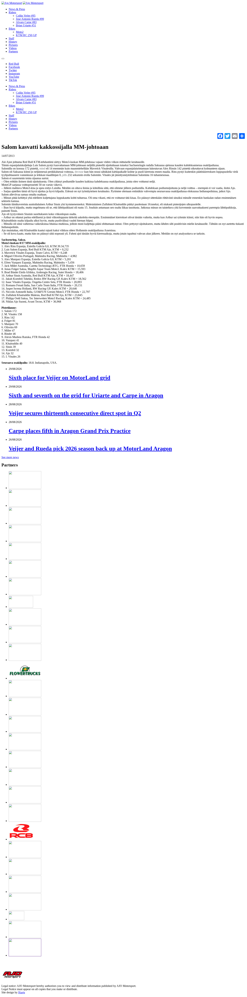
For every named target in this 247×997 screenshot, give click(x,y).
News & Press (17, 9)
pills (64, 175)
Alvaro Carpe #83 (26, 22)
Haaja (21, 992)
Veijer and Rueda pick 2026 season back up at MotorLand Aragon (90, 448)
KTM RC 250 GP (26, 35)
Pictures (13, 44)
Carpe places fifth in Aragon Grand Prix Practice (70, 431)
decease (79, 171)
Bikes (12, 28)
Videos (13, 48)
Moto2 (20, 31)
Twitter (13, 70)
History (13, 41)
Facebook (14, 67)
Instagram (14, 73)
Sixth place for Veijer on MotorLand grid (59, 377)
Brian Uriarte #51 (26, 25)
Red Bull (14, 63)
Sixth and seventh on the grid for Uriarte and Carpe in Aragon (86, 395)
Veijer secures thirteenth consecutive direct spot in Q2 (75, 413)
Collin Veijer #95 (25, 15)
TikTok (13, 80)
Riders (12, 12)
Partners (13, 51)
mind (42, 168)
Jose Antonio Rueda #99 (30, 18)
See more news (10, 457)
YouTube (14, 76)
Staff (11, 38)
